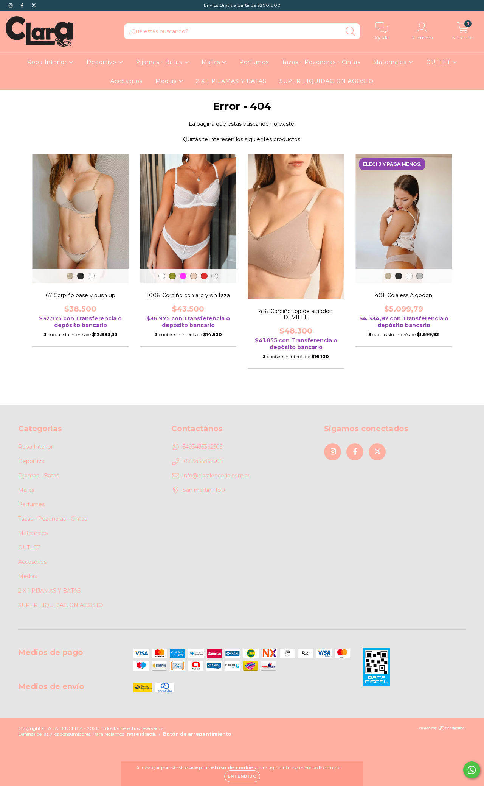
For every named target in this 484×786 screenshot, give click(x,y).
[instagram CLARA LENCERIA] (11, 5)
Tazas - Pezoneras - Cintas (321, 62)
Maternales (390, 62)
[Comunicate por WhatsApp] (471, 769)
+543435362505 (202, 461)
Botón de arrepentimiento (197, 734)
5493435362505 (202, 446)
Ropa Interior (48, 62)
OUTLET (439, 62)
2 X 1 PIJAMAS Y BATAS (231, 81)
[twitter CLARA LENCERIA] (34, 5)
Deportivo (102, 62)
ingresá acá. (140, 734)
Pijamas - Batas (160, 62)
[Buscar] (351, 32)
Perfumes (254, 62)
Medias (166, 81)
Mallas (212, 62)
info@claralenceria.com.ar (216, 475)
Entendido (242, 776)
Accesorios (126, 81)
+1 (214, 275)
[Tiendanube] (442, 728)
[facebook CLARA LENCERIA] (22, 5)
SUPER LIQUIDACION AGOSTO (326, 81)
